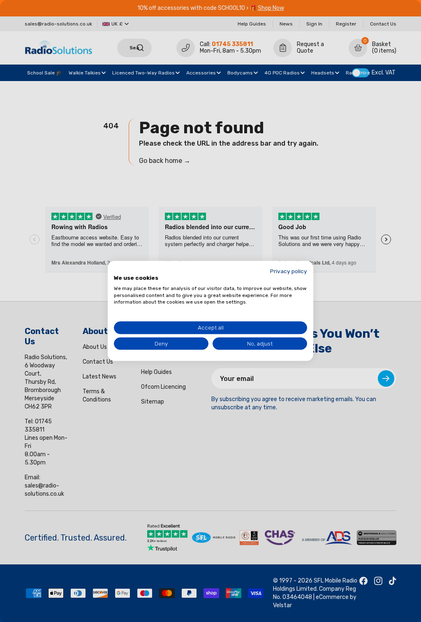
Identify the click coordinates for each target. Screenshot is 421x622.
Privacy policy (288, 271)
